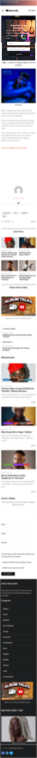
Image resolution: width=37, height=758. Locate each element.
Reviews (28, 379)
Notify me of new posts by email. (13, 568)
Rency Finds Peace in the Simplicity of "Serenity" (9, 277)
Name (3, 524)
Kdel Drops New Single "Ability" (25, 254)
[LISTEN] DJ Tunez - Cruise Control (9, 1)
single (29, 423)
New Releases (8, 423)
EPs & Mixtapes (8, 464)
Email (3, 533)
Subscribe (19, 54)
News (4, 216)
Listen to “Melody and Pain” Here (14, 148)
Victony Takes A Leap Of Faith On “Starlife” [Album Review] (9, 254)
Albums (6, 379)
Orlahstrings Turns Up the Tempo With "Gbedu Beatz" (27, 277)
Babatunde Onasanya (16, 748)
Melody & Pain (6, 213)
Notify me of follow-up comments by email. (17, 562)
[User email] (18, 203)
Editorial (13, 379)
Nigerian (21, 379)
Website (4, 543)
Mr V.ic (16, 213)
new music (24, 213)
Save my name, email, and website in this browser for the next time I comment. (18, 555)
